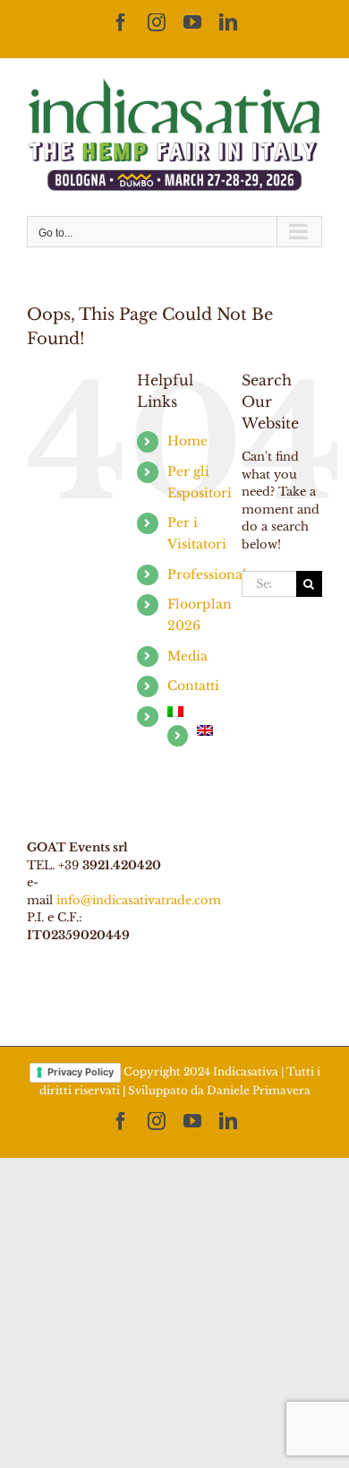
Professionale (210, 574)
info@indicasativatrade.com (138, 900)
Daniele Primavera (259, 1090)
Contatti (193, 686)
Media (187, 656)
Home (187, 441)
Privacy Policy (80, 1072)
